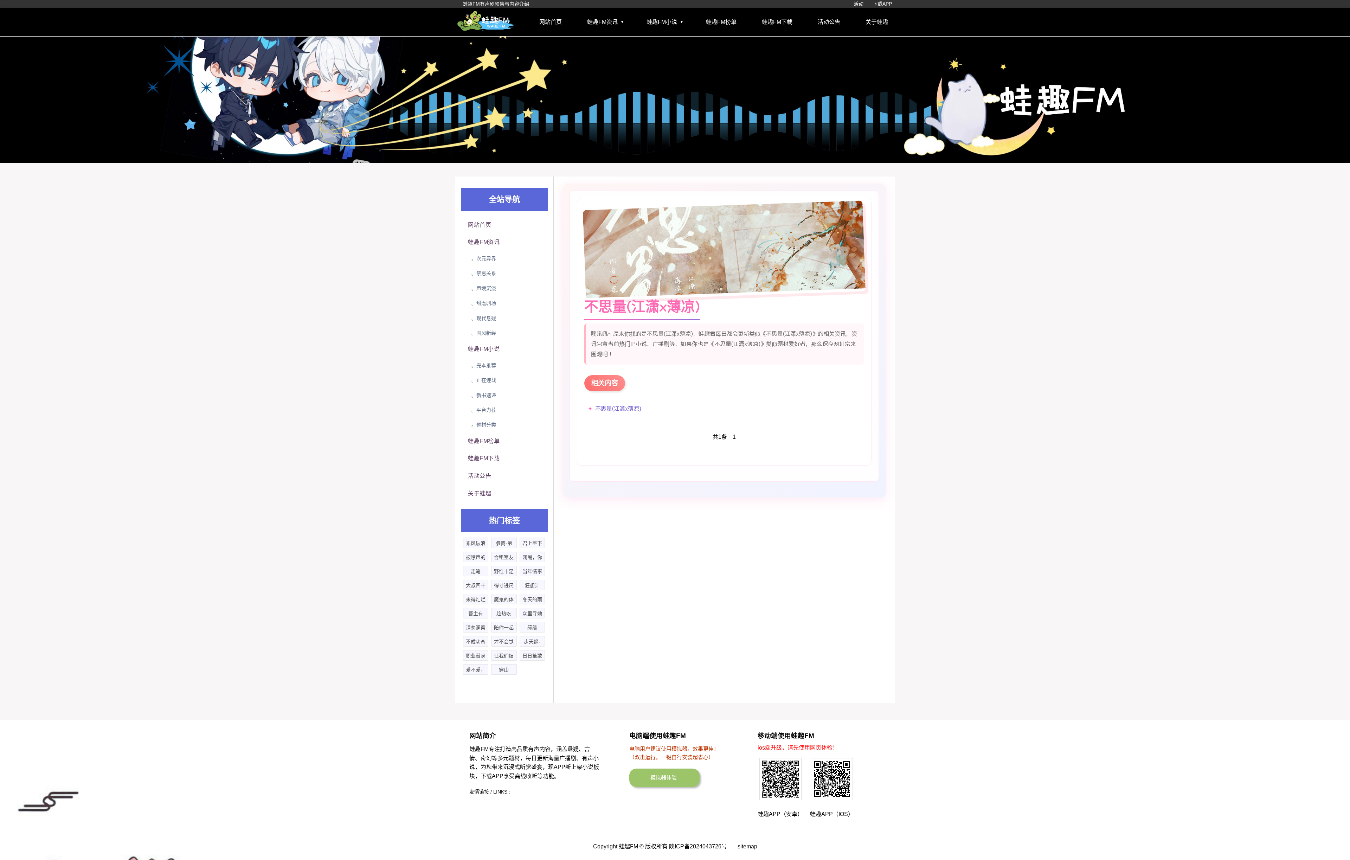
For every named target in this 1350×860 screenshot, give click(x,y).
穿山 (504, 670)
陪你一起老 (504, 629)
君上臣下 (532, 543)
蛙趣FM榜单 (721, 22)
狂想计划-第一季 (532, 586)
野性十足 (504, 571)
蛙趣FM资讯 (602, 22)
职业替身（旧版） (476, 657)
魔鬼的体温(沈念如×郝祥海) (504, 600)
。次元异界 (483, 258)
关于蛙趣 (877, 22)
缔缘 (532, 627)
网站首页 (550, 22)
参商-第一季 (504, 544)
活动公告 (829, 22)
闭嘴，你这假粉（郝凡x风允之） (532, 558)
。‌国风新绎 (483, 333)
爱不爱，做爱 (476, 671)
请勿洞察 (476, 627)
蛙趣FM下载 (777, 22)
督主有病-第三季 (476, 614)
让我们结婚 (504, 657)
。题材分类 (483, 425)
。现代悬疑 (483, 318)
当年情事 (532, 571)
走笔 (476, 571)
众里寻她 (532, 613)
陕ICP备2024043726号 (698, 846)
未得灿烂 (476, 599)
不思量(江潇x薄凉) (618, 408)
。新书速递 (483, 395)
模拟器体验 (663, 778)
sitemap (747, 846)
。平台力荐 (483, 410)
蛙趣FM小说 (662, 22)
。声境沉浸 (483, 288)
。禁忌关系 (483, 273)
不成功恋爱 (476, 643)
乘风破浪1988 (476, 544)
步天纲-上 (532, 643)
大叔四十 (476, 585)
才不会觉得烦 (504, 643)
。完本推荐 (483, 365)
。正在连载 (483, 380)
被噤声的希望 (476, 558)
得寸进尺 (504, 585)
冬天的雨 (532, 599)
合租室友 (504, 557)
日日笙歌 (532, 656)
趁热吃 (503, 613)
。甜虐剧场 (483, 303)
